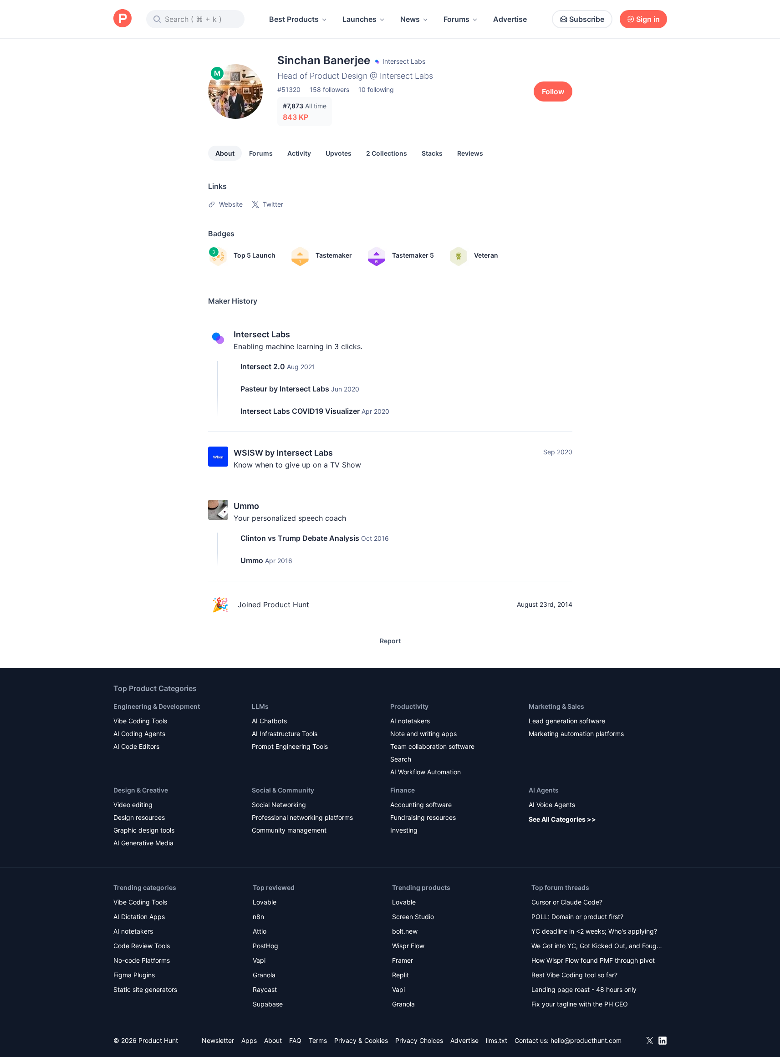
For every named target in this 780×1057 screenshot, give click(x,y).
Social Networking (279, 804)
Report (390, 641)
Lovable (264, 902)
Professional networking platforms (302, 817)
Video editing (133, 804)
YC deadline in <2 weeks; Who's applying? (594, 931)
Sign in (648, 19)
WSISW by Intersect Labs (283, 452)
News (410, 19)
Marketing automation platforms (576, 733)
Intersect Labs (262, 334)
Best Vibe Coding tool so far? (574, 975)
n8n (258, 916)
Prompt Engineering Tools (290, 746)
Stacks (432, 153)
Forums (456, 19)
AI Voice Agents (552, 804)
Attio (259, 931)
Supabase (268, 1004)
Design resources (139, 817)
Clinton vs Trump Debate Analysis (299, 538)
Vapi (259, 960)
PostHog (265, 946)
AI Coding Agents (139, 733)
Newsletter (218, 1040)
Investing (404, 830)
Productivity (409, 706)
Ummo (246, 506)
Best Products (294, 19)
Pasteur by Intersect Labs (284, 388)
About (225, 153)
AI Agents (544, 790)
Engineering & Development (156, 706)
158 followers (329, 89)
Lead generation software (567, 721)
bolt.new (405, 931)
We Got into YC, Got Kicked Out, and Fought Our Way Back (597, 946)
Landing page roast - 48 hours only (584, 989)
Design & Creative (140, 790)
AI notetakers (410, 721)
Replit (400, 975)
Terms (318, 1040)
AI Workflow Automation (425, 772)
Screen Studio (413, 916)
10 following (376, 89)
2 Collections (386, 153)
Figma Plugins (134, 975)
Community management (289, 830)
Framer (402, 960)
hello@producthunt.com (586, 1040)
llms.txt (496, 1040)
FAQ (295, 1040)
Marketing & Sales (556, 706)
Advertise (510, 19)
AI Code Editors (136, 746)
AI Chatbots (269, 721)
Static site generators (145, 989)
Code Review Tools (141, 946)
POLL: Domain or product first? (577, 916)
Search (400, 759)
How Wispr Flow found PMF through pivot (593, 960)
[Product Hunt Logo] (122, 19)
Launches (359, 19)
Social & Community (283, 790)
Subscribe (586, 19)
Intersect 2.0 (262, 366)
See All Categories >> (562, 819)
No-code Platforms (141, 960)
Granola (264, 975)
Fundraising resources (423, 817)
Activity (299, 153)
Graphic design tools (143, 830)
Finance (402, 790)
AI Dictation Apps (139, 916)
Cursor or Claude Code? (566, 902)
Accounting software (421, 804)
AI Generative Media (143, 843)
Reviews (470, 153)
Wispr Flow (408, 946)
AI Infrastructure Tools (284, 733)
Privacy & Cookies (361, 1040)
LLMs (260, 706)
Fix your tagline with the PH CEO (579, 1004)
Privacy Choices (419, 1040)
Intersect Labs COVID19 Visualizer (300, 411)
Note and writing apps (423, 733)
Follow (553, 91)
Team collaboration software (432, 746)
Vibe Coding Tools (140, 721)
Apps (249, 1040)
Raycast (265, 989)
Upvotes (339, 153)
